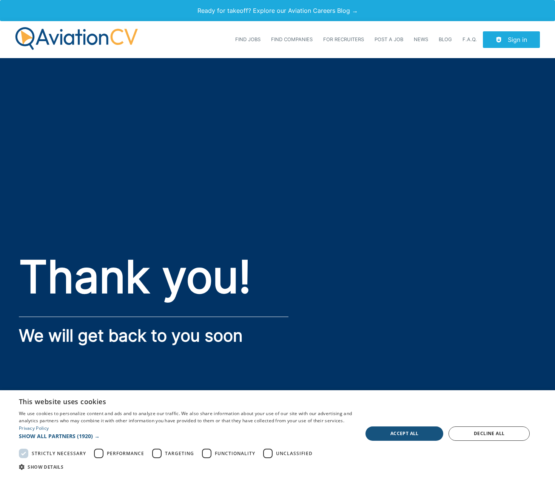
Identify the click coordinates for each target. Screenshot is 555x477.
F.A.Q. (469, 39)
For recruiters (343, 39)
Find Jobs (248, 39)
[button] (186, 436)
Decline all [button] (489, 433)
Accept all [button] (404, 433)
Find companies (292, 39)
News (421, 39)
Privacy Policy (34, 428)
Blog (445, 39)
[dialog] (277, 433)
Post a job (389, 39)
